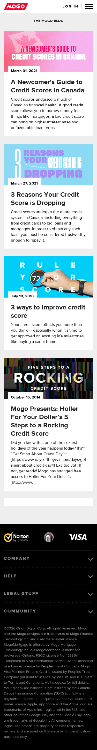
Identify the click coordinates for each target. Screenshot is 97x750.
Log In (71, 6)
